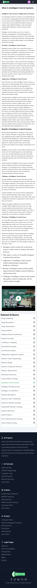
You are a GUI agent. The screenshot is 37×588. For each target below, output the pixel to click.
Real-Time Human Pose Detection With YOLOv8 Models (17, 453)
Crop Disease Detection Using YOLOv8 (14, 447)
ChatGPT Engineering (8, 471)
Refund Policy (6, 554)
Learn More (5, 482)
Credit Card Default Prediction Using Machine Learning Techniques (16, 442)
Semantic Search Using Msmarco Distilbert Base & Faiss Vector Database (18, 450)
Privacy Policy (6, 552)
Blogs (3, 557)
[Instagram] (26, 579)
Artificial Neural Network (9, 494)
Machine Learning (7, 479)
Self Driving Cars (7, 476)
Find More (4, 456)
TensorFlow (5, 528)
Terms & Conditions (8, 549)
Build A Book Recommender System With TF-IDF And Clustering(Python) (17, 444)
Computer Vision (7, 473)
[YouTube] (22, 579)
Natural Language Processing (11, 523)
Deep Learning (6, 468)
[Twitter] (15, 579)
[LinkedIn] (18, 579)
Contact (4, 560)
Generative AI (6, 531)
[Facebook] (11, 579)
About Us (4, 546)
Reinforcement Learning (9, 502)
